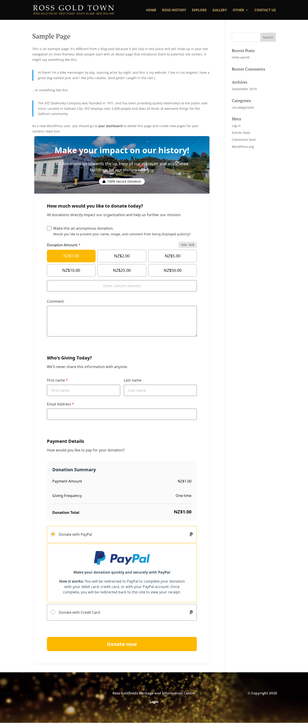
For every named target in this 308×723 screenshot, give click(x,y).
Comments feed (244, 139)
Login (154, 701)
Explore (199, 10)
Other (238, 10)
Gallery (219, 10)
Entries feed (241, 132)
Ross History (174, 10)
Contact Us (265, 10)
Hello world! (241, 57)
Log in (236, 126)
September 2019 (244, 89)
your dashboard (110, 126)
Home (151, 10)
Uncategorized (243, 107)
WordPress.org (243, 146)
